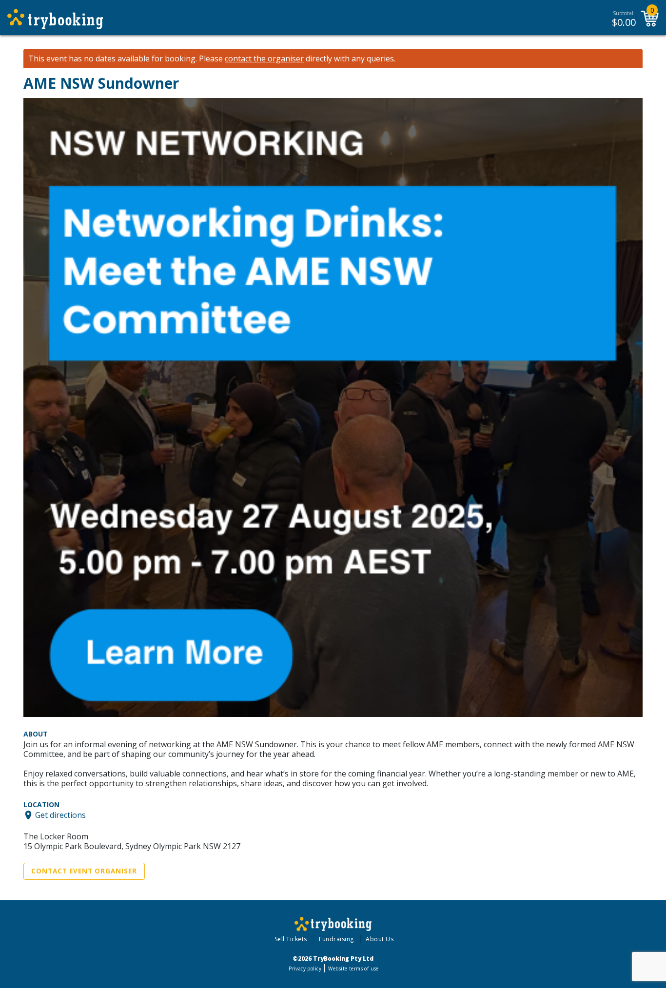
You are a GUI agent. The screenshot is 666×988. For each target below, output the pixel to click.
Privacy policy (305, 968)
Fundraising (336, 939)
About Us (379, 939)
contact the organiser (264, 58)
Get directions (60, 815)
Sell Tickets (290, 939)
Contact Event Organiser (84, 871)
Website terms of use (353, 968)
